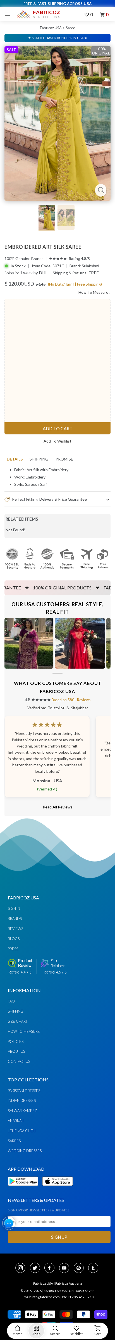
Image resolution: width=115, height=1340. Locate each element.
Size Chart (18, 1021)
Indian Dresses (22, 1100)
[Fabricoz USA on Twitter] (36, 1268)
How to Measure (24, 1031)
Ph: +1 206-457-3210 (78, 1297)
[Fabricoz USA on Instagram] (22, 1268)
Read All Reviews (58, 807)
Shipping (39, 459)
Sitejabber (79, 708)
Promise (64, 459)
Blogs (14, 938)
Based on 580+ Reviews (71, 700)
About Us (16, 1051)
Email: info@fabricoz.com (41, 1297)
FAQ (11, 1001)
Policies (15, 1041)
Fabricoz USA (51, 28)
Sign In (14, 908)
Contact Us (19, 1061)
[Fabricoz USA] (38, 14)
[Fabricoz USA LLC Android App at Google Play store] (24, 1189)
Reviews (15, 928)
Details (15, 459)
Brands (15, 918)
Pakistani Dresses (24, 1090)
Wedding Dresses (25, 1150)
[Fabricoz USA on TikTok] (94, 1268)
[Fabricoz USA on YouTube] (66, 1268)
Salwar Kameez (22, 1110)
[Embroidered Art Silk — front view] (57, 123)
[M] (9, 14)
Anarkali (16, 1120)
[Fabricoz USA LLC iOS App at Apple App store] (57, 1189)
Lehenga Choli (22, 1131)
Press (13, 949)
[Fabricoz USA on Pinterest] (80, 1268)
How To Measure (94, 292)
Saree (70, 28)
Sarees (31, 484)
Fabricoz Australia (68, 1283)
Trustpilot (56, 708)
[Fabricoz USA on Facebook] (51, 1268)
